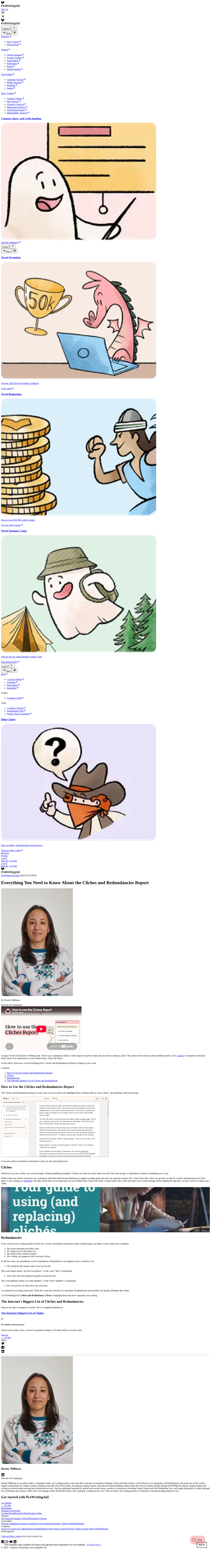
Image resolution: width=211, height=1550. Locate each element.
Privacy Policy (75, 1529)
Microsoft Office (20, 1513)
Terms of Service (60, 1529)
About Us (5, 1529)
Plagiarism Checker (38, 1518)
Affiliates (38, 1529)
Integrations (6, 1508)
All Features (6, 1518)
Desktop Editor (35, 1513)
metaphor (28, 1181)
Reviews (5, 853)
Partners (30, 1529)
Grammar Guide (26, 1523)
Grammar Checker (20, 1518)
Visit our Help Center (11, 1536)
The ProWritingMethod (73, 1523)
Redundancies (13, 1078)
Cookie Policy (88, 1529)
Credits (11, 1523)
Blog (16, 1523)
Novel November (41, 1523)
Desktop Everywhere (10, 1511)
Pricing (4, 855)
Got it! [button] (202, 1545)
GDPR (98, 1529)
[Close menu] (15, 32)
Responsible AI (56, 1523)
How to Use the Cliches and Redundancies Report (30, 1073)
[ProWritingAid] (105, 4)
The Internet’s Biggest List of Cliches (22, 1313)
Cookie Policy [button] (94, 1545)
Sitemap (104, 1529)
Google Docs (7, 1513)
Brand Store (47, 1529)
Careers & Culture (18, 1529)
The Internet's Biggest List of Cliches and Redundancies (32, 1080)
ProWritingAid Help (10, 875)
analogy (180, 1055)
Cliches (10, 1075)
